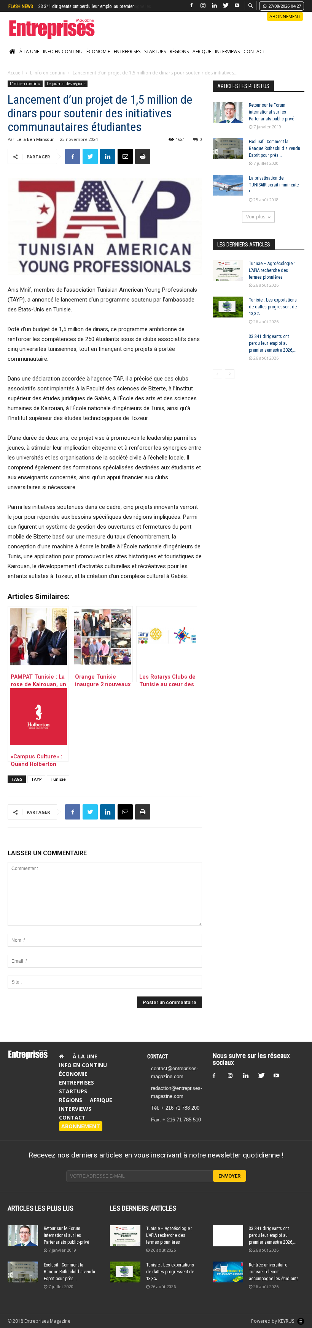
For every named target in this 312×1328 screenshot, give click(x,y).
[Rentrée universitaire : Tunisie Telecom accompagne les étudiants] (228, 1280)
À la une (29, 59)
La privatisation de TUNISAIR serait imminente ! (274, 192)
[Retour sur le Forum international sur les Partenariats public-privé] (228, 120)
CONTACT (157, 1064)
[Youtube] (237, 5)
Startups (155, 59)
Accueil (15, 80)
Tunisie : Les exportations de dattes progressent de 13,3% (273, 314)
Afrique (202, 59)
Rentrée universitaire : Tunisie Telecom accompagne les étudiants (274, 1279)
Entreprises (127, 59)
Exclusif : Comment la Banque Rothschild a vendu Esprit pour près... (274, 156)
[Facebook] (191, 5)
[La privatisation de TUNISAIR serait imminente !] (228, 193)
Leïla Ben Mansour (35, 147)
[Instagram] (203, 5)
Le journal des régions (66, 91)
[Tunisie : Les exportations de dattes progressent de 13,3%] (228, 315)
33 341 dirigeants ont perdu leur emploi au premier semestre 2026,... (272, 351)
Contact (254, 59)
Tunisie (58, 787)
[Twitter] (225, 5)
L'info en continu (47, 80)
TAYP (36, 787)
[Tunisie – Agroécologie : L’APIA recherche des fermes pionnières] (228, 278)
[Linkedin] (214, 5)
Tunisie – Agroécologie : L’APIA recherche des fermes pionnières (272, 278)
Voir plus (255, 224)
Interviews (227, 59)
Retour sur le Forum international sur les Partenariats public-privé (271, 120)
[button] (250, 5)
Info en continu (63, 59)
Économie (98, 59)
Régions (179, 59)
